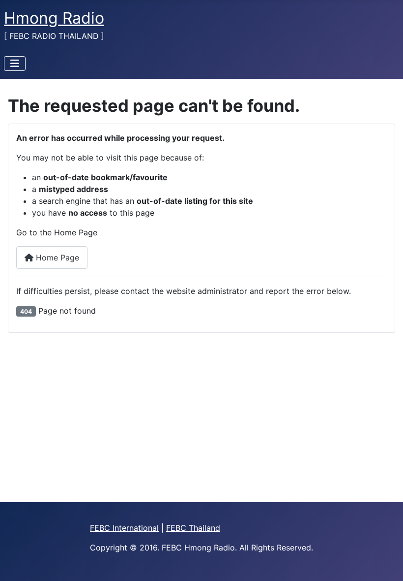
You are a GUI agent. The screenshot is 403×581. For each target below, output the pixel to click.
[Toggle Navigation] (15, 63)
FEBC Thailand (193, 528)
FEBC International (124, 528)
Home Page (56, 257)
